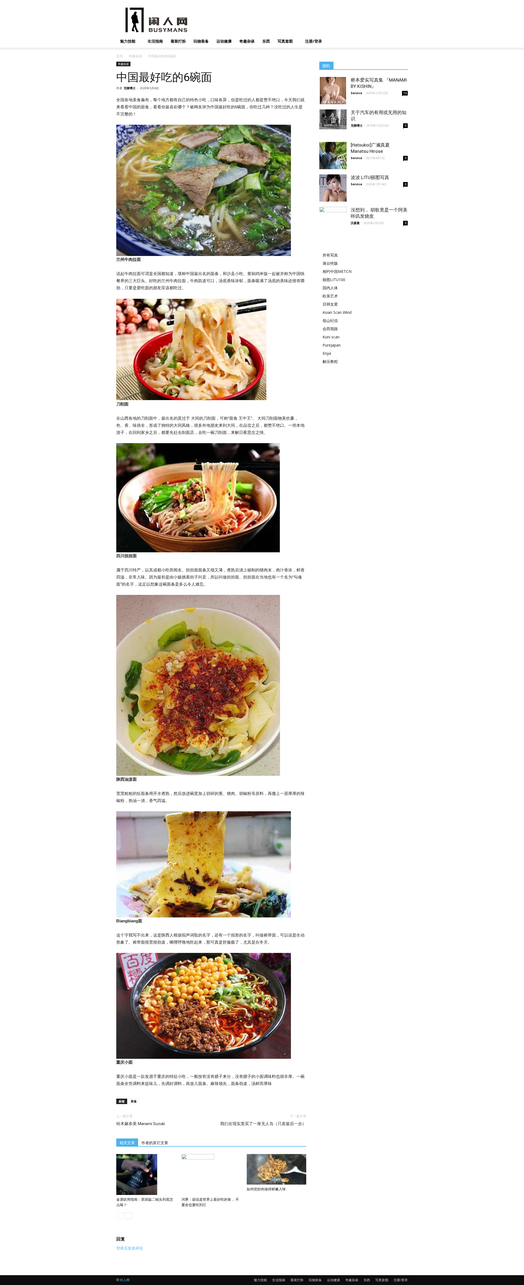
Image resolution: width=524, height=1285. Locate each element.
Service (356, 93)
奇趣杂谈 (247, 41)
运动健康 (224, 41)
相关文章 (127, 1143)
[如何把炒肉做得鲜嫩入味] (276, 1169)
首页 (119, 56)
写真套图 (285, 41)
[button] (401, 41)
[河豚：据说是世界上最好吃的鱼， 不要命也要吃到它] (211, 1174)
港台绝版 (330, 263)
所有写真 (330, 255)
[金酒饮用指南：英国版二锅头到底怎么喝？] (146, 1174)
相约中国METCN (337, 271)
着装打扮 (178, 41)
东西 (266, 41)
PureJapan (332, 345)
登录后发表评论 (129, 1248)
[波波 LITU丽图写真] (333, 188)
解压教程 (330, 361)
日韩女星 (330, 304)
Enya (327, 353)
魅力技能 (127, 41)
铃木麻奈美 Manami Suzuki (140, 1123)
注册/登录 (313, 41)
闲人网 (125, 1280)
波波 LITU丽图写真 (370, 177)
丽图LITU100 (334, 279)
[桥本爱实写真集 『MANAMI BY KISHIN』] (333, 90)
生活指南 (155, 41)
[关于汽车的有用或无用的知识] (333, 119)
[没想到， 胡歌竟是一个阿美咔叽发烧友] (333, 216)
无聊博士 (130, 88)
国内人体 (330, 287)
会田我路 (330, 328)
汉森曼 (355, 223)
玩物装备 (201, 41)
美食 (134, 1101)
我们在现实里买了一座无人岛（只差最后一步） (263, 1123)
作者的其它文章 (154, 1143)
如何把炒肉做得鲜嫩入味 (266, 1189)
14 (405, 93)
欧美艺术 (330, 296)
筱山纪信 (330, 320)
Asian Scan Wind (337, 312)
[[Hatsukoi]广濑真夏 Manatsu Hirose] (333, 155)
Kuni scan (331, 336)
